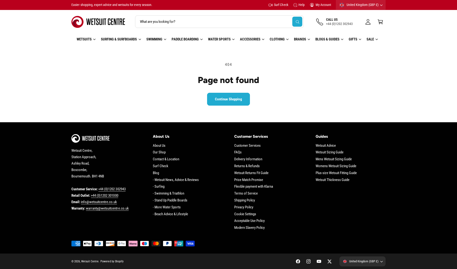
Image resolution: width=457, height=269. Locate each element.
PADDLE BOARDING (185, 39)
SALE (370, 39)
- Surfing (158, 186)
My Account (323, 5)
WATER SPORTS (219, 39)
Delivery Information (248, 159)
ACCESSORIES (250, 39)
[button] (380, 22)
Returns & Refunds (247, 166)
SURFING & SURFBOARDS (119, 39)
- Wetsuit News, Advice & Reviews (176, 180)
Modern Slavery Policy (249, 227)
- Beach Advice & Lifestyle (170, 214)
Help (301, 5)
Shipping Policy (244, 200)
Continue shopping (228, 99)
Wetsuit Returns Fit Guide (251, 173)
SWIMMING (154, 39)
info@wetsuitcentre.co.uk (99, 202)
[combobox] (219, 22)
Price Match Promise (248, 180)
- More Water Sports (167, 207)
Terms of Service (246, 193)
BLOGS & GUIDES (327, 39)
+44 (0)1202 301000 (104, 195)
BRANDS (300, 39)
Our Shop (159, 152)
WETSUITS (84, 39)
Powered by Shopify (111, 261)
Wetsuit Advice (326, 145)
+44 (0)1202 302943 (111, 189)
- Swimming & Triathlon (168, 193)
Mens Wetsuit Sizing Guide (334, 159)
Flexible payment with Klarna (253, 186)
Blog (156, 173)
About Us (159, 145)
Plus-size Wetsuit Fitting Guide (336, 173)
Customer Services (247, 145)
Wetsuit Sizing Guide (329, 152)
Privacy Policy (243, 207)
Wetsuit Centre (90, 261)
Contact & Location (166, 159)
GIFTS (353, 39)
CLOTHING (277, 39)
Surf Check (281, 5)
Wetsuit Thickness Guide (332, 180)
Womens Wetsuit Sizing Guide (336, 166)
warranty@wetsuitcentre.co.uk (107, 208)
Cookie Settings (245, 214)
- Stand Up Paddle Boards (170, 200)
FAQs (238, 152)
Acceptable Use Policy (249, 221)
